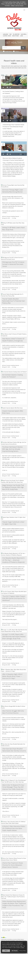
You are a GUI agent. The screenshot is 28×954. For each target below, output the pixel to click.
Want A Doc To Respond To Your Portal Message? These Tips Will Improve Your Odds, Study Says (13, 787)
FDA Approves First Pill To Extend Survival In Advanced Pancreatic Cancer (13, 264)
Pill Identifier (16, 34)
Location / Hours (7, 35)
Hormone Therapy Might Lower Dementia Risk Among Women (12, 191)
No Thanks (14, 950)
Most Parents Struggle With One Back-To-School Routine (13, 712)
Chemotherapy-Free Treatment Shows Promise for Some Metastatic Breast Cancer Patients (13, 126)
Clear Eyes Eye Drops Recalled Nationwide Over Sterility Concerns (14, 750)
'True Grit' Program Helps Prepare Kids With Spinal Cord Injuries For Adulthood (13, 598)
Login (21, 35)
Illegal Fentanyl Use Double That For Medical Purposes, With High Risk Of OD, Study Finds (13, 487)
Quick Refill (23, 34)
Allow (6, 950)
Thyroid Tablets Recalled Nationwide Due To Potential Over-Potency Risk (13, 301)
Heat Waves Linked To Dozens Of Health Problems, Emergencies (13, 340)
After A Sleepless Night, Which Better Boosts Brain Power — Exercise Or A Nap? (12, 676)
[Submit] (23, 48)
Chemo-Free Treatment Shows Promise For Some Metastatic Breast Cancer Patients (12, 865)
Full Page (14, 218)
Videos (17, 51)
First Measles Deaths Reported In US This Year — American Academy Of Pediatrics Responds (13, 560)
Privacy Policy (22, 950)
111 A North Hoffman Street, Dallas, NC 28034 (13, 2)
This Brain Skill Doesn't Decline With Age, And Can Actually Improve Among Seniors (12, 449)
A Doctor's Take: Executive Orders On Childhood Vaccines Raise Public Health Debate (13, 828)
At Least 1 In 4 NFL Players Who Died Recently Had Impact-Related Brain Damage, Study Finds (13, 636)
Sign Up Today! (15, 35)
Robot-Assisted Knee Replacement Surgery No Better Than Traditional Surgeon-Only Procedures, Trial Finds (14, 904)
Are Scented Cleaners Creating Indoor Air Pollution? (12, 376)
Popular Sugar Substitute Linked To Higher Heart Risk (13, 523)
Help (10, 34)
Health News (8, 51)
